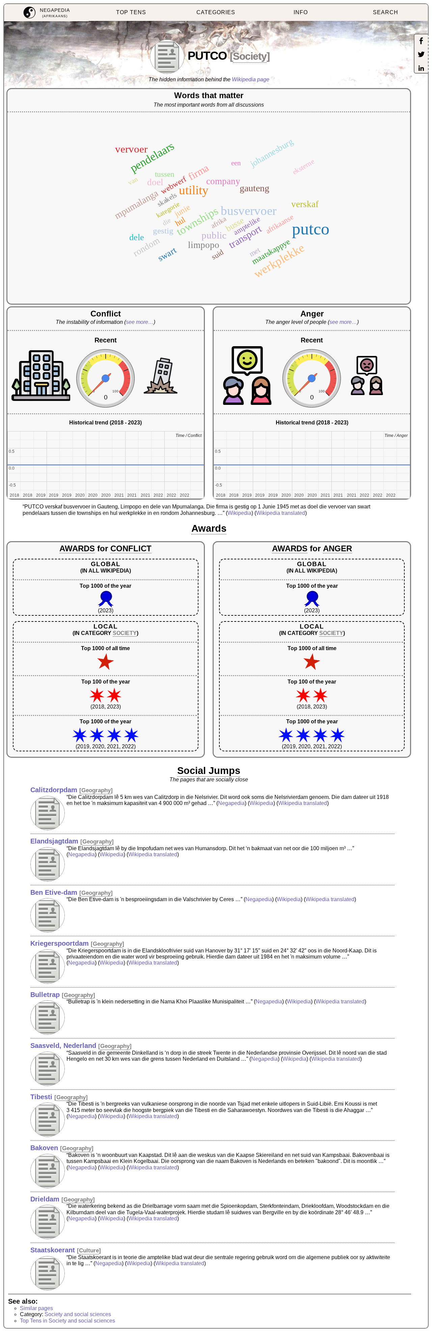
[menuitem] (46, 12)
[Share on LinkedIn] (421, 69)
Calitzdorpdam (53, 790)
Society (250, 56)
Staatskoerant (52, 1250)
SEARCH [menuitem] (385, 12)
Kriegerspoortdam (59, 943)
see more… (140, 322)
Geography (96, 790)
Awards (208, 528)
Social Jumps (208, 770)
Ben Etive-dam (53, 892)
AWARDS (77, 548)
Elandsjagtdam (54, 841)
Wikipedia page (250, 79)
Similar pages (36, 1308)
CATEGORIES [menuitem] (215, 12)
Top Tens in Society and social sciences (67, 1321)
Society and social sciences (78, 1314)
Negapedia (231, 803)
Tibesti (41, 1097)
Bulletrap (45, 994)
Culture (89, 1250)
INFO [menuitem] (301, 12)
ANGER (337, 548)
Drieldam (44, 1199)
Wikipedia (239, 513)
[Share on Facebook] (421, 41)
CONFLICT (131, 548)
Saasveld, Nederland (63, 1045)
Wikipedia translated (280, 513)
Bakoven (44, 1147)
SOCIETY (125, 633)
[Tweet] (421, 55)
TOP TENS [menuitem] (131, 12)
